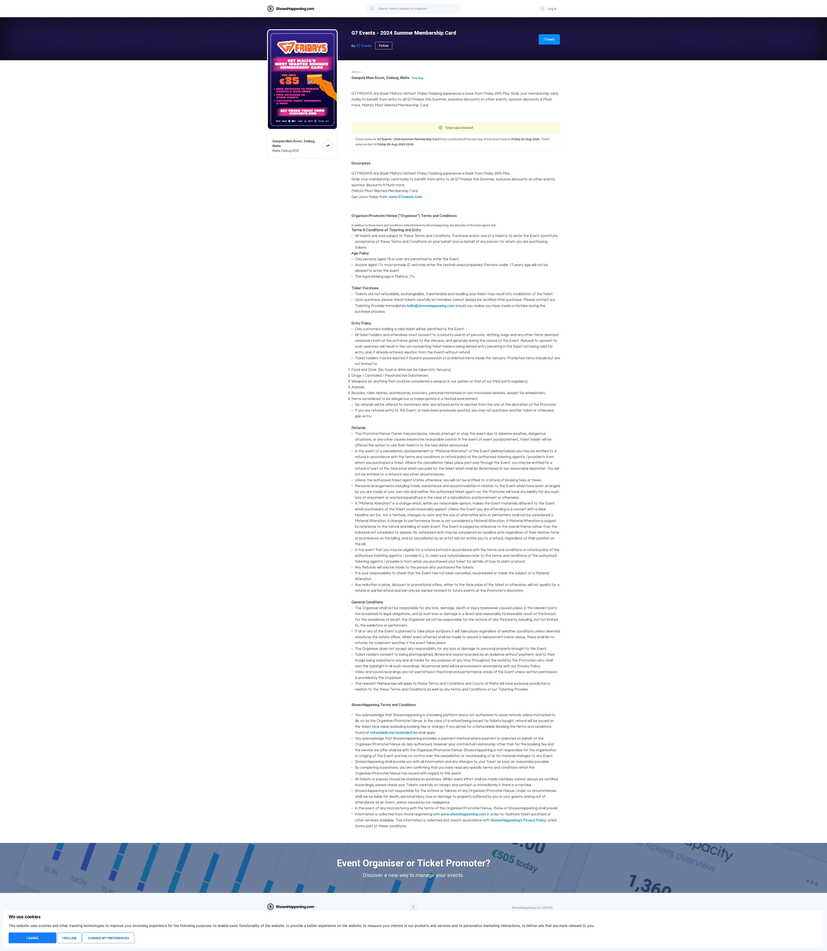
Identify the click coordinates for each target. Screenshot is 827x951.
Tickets (549, 39)
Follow (384, 45)
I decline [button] (69, 938)
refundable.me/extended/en (393, 732)
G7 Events (364, 46)
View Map (417, 78)
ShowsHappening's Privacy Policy (518, 820)
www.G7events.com (405, 197)
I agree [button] (33, 938)
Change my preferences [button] (108, 938)
